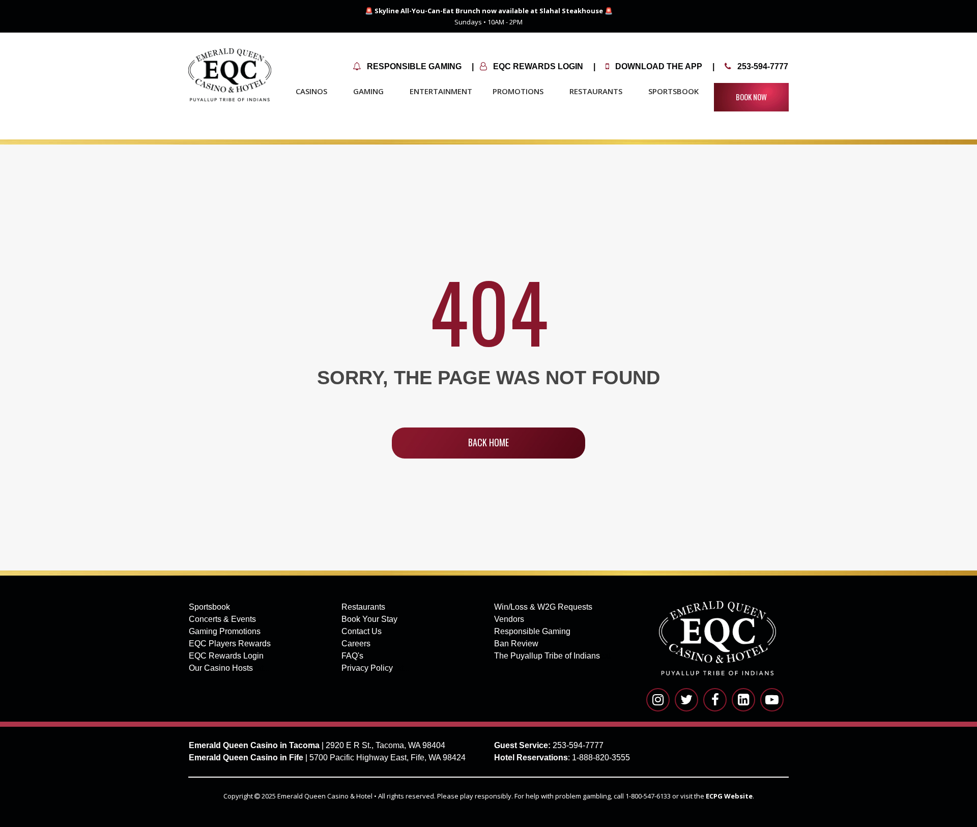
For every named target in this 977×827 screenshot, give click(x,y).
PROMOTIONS (518, 91)
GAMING (368, 91)
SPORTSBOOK (673, 91)
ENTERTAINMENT (441, 91)
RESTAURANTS (595, 91)
